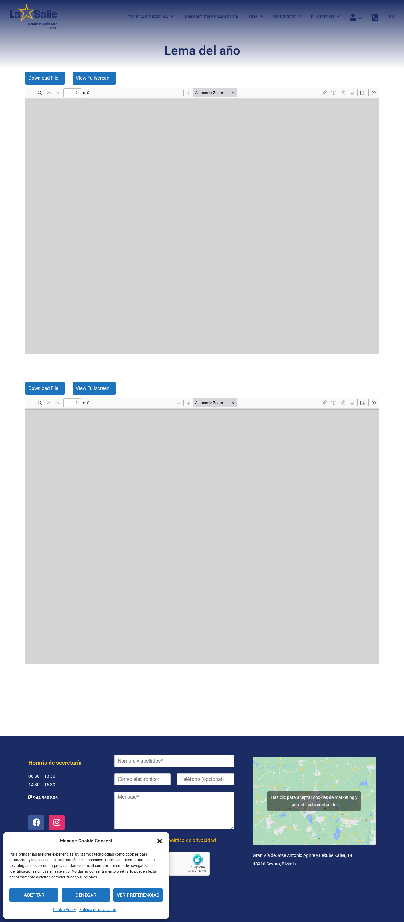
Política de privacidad (97, 909)
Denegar (85, 895)
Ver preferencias (138, 895)
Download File (43, 78)
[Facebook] (36, 822)
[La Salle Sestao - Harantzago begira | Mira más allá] (33, 16)
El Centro (322, 16)
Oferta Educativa (148, 16)
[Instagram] (57, 822)
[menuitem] (389, 16)
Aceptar (34, 895)
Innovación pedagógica (210, 16)
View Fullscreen (92, 78)
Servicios (284, 16)
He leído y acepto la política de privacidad (169, 840)
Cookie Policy (64, 909)
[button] (160, 841)
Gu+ (253, 16)
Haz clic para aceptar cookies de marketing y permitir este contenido (314, 801)
